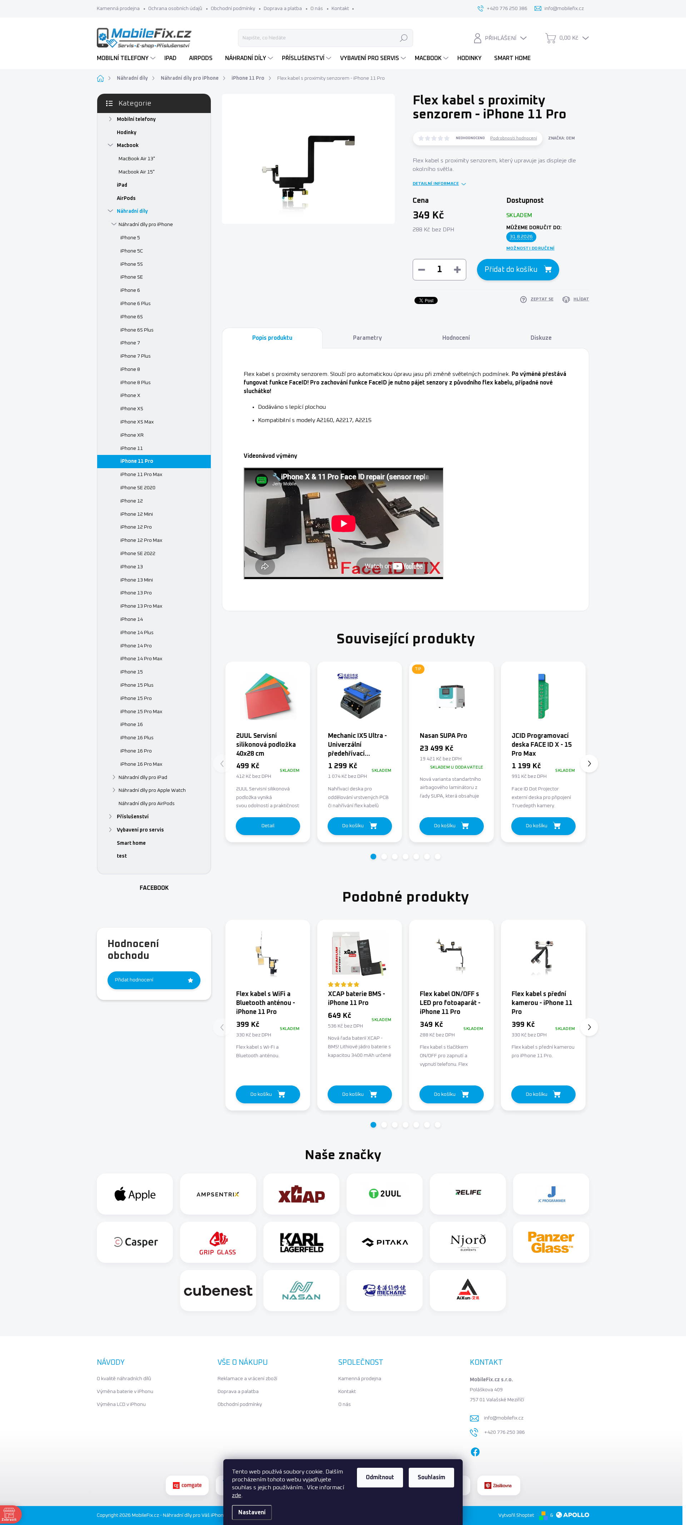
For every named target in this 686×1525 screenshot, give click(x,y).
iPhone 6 (130, 290)
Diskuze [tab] (541, 338)
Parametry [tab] (367, 338)
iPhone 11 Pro (136, 461)
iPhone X (130, 395)
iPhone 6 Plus (135, 303)
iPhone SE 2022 (137, 553)
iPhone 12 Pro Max (141, 540)
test (122, 856)
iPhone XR (132, 435)
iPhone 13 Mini (136, 580)
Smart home (131, 843)
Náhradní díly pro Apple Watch (152, 790)
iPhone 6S (131, 316)
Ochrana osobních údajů (175, 8)
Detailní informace (436, 184)
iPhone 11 (131, 448)
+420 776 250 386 (504, 1432)
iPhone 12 (131, 501)
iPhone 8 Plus (135, 382)
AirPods (126, 198)
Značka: (561, 138)
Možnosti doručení (530, 248)
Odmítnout (380, 1477)
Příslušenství (133, 816)
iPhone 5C (131, 251)
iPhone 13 (131, 566)
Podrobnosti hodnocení (513, 138)
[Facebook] (475, 1450)
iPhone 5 (130, 237)
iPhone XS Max (137, 422)
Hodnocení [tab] (456, 338)
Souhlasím (431, 1477)
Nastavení (251, 1512)
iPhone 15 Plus (137, 685)
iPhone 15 (131, 672)
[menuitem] (127, 58)
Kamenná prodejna (118, 8)
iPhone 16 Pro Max (141, 764)
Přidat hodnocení (134, 979)
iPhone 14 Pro (136, 645)
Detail (268, 825)
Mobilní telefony (136, 119)
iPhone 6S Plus (137, 330)
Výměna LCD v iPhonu (121, 1404)
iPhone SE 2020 (137, 487)
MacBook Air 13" (137, 158)
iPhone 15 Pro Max (141, 711)
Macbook (128, 145)
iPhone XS (131, 408)
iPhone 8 (130, 369)
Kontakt (340, 8)
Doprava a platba (283, 8)
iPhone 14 (131, 619)
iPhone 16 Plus (137, 737)
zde (236, 1495)
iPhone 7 (130, 342)
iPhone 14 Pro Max (141, 658)
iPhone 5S (131, 264)
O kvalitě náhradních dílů (124, 1378)
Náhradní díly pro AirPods (147, 803)
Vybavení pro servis (140, 830)
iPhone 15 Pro (136, 698)
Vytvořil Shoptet (516, 1515)
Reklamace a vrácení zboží (247, 1378)
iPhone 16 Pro (136, 751)
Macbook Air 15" (137, 172)
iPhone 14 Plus (137, 632)
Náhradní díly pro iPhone (146, 224)
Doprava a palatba (238, 1391)
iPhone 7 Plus (135, 356)
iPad (122, 185)
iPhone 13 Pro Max (141, 606)
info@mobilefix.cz (503, 1418)
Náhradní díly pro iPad (143, 777)
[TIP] (451, 696)
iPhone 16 (131, 724)
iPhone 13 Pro (136, 592)
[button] (373, 856)
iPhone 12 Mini (136, 514)
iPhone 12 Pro (136, 527)
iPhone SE (131, 277)
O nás (316, 8)
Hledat (404, 37)
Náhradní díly (132, 211)
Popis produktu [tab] (272, 338)
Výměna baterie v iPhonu (125, 1391)
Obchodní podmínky (233, 8)
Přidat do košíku (510, 269)
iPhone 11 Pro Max (141, 474)
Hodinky (126, 132)
